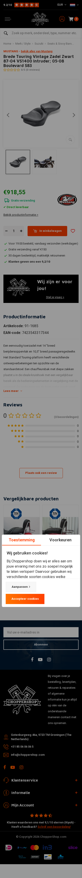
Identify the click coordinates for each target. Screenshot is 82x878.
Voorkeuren (60, 539)
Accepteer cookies (25, 598)
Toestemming (22, 539)
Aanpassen (20, 586)
